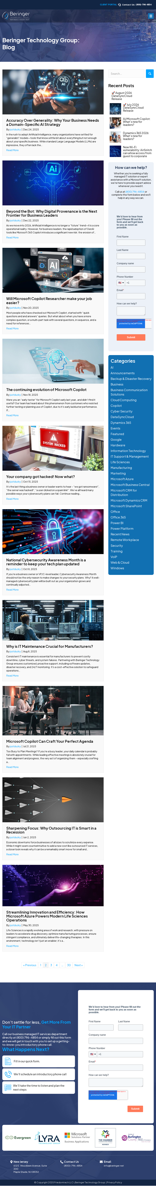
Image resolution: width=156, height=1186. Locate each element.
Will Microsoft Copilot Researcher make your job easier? (49, 300)
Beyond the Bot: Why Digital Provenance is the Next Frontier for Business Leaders (51, 213)
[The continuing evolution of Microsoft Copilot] (53, 361)
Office (115, 511)
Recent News (120, 534)
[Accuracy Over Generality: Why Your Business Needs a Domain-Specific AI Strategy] (53, 91)
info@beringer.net (114, 1165)
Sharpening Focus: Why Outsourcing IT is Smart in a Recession (51, 830)
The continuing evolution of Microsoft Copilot (46, 389)
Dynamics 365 (121, 422)
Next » (78, 965)
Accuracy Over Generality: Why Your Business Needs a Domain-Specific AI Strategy (52, 122)
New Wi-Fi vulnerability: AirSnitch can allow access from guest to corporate (137, 151)
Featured (117, 434)
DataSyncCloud (122, 417)
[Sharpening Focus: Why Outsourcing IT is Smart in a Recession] (53, 799)
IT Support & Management (130, 456)
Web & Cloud (120, 562)
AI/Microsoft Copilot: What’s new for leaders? (136, 122)
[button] (150, 73)
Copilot (116, 405)
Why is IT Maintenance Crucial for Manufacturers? (49, 646)
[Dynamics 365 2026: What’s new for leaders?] (115, 137)
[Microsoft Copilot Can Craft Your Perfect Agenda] (53, 710)
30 (69, 965)
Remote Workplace (125, 540)
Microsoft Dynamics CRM (129, 500)
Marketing (118, 473)
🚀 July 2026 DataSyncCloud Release (133, 107)
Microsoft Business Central (130, 485)
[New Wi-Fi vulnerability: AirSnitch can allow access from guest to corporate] (115, 151)
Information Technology (128, 451)
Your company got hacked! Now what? (40, 476)
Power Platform (122, 528)
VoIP (114, 557)
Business (117, 384)
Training (116, 551)
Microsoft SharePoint (126, 506)
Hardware (118, 445)
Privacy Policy (114, 1182)
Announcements (123, 373)
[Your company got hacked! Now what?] (53, 448)
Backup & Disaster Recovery (131, 378)
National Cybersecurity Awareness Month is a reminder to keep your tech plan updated (46, 562)
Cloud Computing (123, 400)
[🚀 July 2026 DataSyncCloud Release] (115, 109)
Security (117, 545)
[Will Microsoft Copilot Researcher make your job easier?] (53, 270)
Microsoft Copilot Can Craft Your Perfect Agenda (49, 741)
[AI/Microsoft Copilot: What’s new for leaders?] (115, 123)
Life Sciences (120, 462)
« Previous (29, 965)
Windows (117, 568)
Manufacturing (121, 467)
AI (112, 367)
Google (116, 439)
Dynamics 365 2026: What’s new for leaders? (136, 136)
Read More (12, 150)
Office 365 (118, 517)
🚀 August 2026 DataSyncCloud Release (122, 96)
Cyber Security (121, 411)
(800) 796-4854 (135, 191)
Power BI (117, 523)
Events (115, 428)
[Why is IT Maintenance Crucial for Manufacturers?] (53, 620)
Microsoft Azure (122, 479)
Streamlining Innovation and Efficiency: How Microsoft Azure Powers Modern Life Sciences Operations (47, 916)
